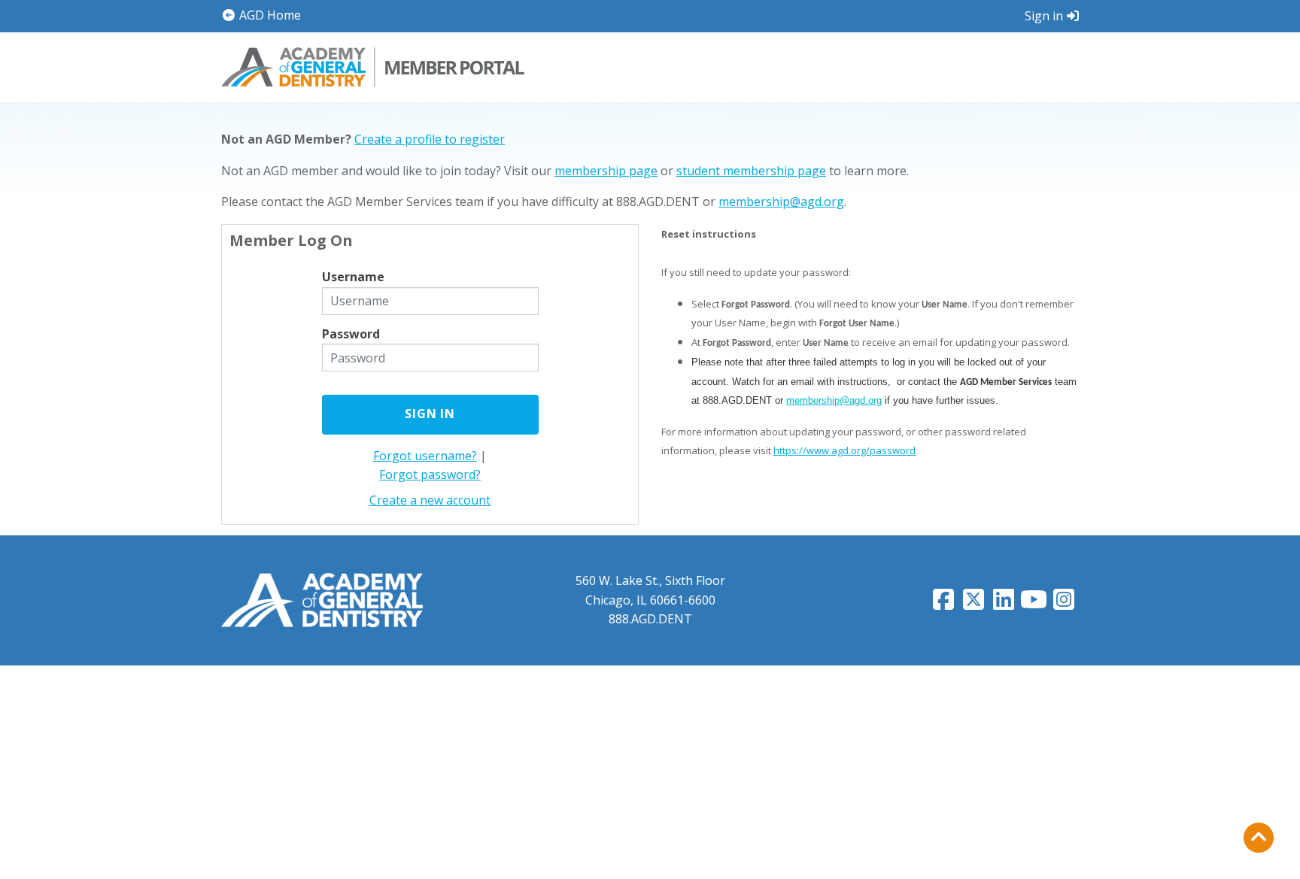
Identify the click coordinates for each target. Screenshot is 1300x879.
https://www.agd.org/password (844, 450)
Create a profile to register (429, 139)
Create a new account (430, 500)
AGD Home (268, 15)
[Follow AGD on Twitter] (973, 604)
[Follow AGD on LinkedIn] (1004, 604)
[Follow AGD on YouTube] (1034, 604)
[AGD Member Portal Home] (372, 65)
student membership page (751, 170)
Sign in (1044, 16)
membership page (606, 170)
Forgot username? (425, 455)
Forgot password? (430, 474)
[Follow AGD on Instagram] (1064, 604)
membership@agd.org (781, 201)
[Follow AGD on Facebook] (943, 604)
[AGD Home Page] (322, 599)
